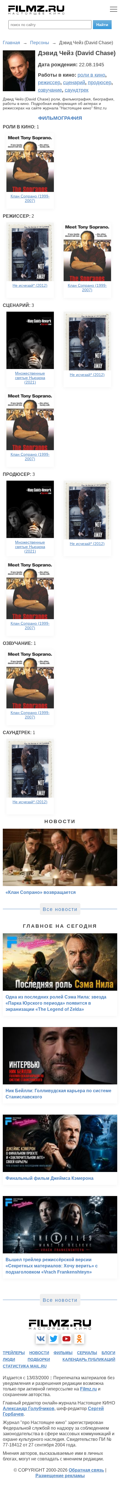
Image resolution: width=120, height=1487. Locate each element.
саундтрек (76, 90)
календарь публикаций (89, 1359)
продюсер (99, 82)
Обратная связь (86, 1470)
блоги (108, 1352)
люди (9, 1359)
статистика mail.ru (25, 1366)
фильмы (63, 1352)
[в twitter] (54, 1339)
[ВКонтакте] (41, 1339)
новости (39, 1352)
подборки (39, 1359)
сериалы (87, 1352)
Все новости (60, 909)
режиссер (49, 82)
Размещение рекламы (60, 1475)
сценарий (74, 82)
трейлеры (14, 1352)
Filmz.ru (88, 1389)
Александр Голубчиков (28, 1408)
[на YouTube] (66, 1339)
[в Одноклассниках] (79, 1339)
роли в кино (91, 75)
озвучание (50, 90)
